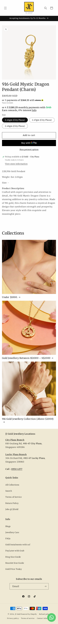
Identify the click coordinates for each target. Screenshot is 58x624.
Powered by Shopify (29, 614)
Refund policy (44, 614)
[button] (5, 8)
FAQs (7, 538)
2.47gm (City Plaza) (42, 120)
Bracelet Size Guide (14, 563)
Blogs (8, 526)
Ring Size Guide (13, 557)
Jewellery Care (12, 532)
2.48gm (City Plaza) (15, 126)
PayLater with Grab (14, 550)
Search (8, 491)
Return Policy (12, 503)
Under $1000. (10, 297)
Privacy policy (13, 618)
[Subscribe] (45, 586)
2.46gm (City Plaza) (15, 120)
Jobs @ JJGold (11, 509)
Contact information (45, 618)
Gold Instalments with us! (17, 544)
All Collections (12, 485)
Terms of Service (13, 497)
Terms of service (28, 618)
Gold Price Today (13, 569)
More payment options (29, 149)
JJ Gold (17, 614)
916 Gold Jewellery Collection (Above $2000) (28, 418)
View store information (16, 164)
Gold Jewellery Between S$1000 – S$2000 (26, 358)
